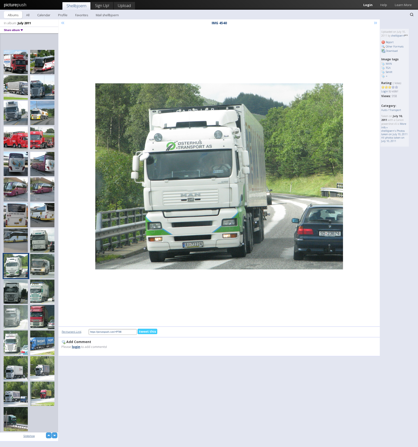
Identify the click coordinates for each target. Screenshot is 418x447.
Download (391, 51)
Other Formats (394, 46)
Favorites (81, 15)
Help (383, 5)
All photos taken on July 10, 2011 (392, 139)
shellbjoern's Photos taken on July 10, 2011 (394, 132)
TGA (388, 68)
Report (389, 42)
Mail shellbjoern (107, 15)
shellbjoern (397, 35)
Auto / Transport (391, 110)
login (76, 347)
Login (368, 5)
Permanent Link (71, 331)
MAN (389, 63)
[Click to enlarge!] (219, 176)
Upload (124, 5)
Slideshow (29, 436)
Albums (13, 15)
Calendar (43, 15)
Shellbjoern (76, 5)
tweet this (147, 331)
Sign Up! (102, 5)
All (28, 15)
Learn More (403, 5)
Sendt (389, 72)
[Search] (412, 14)
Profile (62, 15)
